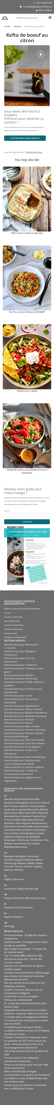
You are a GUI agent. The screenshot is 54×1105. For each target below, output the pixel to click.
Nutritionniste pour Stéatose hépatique (24, 756)
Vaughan (38, 866)
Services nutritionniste (13, 617)
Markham (30, 859)
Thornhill (9, 866)
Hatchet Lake (31, 888)
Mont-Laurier (11, 812)
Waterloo (9, 869)
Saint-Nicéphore (28, 833)
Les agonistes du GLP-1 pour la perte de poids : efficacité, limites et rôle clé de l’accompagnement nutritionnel (25, 1044)
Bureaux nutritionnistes (14, 625)
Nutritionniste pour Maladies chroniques (25, 716)
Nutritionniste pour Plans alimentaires (24, 739)
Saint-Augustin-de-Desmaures (31, 823)
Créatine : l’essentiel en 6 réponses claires (26, 1037)
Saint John (41, 898)
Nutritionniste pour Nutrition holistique (25, 729)
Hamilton (9, 859)
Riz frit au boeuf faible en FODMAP (27, 311)
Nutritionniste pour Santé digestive (22, 746)
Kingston (19, 859)
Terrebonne (36, 840)
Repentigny (28, 819)
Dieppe (8, 898)
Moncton (30, 898)
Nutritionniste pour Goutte (18, 695)
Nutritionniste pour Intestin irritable (23, 709)
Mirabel (44, 809)
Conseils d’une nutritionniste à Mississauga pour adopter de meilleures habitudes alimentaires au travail (26, 976)
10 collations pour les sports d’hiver (22, 1027)
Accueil (7, 26)
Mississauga (10, 863)
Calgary (8, 879)
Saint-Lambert (11, 833)
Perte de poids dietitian (16, 736)
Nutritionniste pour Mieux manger (22, 726)
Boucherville (32, 799)
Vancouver (27, 907)
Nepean (22, 863)
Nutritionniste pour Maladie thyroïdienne (25, 712)
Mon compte (45, 10)
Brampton (9, 856)
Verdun (36, 843)
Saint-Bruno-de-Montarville (18, 826)
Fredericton (18, 898)
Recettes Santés (10, 633)
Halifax (20, 888)
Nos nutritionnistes (12, 621)
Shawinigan (10, 840)
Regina (7, 916)
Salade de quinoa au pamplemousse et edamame (27, 471)
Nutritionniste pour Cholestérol (20, 664)
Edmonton (18, 879)
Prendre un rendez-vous (27, 18)
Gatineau (24, 806)
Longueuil (21, 809)
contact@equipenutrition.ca (37, 6)
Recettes (17, 26)
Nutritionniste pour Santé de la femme (24, 743)
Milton (39, 859)
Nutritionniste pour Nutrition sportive (24, 733)
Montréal (43, 812)
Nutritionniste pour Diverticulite (21, 678)
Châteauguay (21, 802)
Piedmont (26, 816)
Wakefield (9, 846)
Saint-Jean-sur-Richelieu (33, 829)
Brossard (9, 802)
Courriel (7, 511)
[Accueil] (5, 17)
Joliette (41, 806)
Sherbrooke (23, 840)
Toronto (18, 866)
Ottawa (39, 863)
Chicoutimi (34, 802)
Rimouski (39, 819)
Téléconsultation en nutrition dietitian (24, 767)
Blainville (8, 799)
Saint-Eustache (41, 826)
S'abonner (27, 522)
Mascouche (33, 809)
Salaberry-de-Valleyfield (27, 836)
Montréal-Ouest (12, 816)
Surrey (17, 907)
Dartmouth (10, 888)
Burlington (21, 856)
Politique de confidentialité (15, 637)
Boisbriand (19, 799)
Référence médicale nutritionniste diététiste (22, 608)
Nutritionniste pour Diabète (18, 675)
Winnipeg (9, 926)
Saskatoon (17, 916)
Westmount (21, 846)
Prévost (8, 819)
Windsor (19, 869)
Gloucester (33, 856)
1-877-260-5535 (44, 2)
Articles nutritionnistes (13, 629)
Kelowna (8, 907)
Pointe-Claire (39, 816)
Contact (7, 613)
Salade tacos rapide (27, 390)
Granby (33, 806)
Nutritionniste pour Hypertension (21, 705)
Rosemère (9, 823)
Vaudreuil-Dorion (22, 843)
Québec (17, 819)
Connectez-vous (33, 152)
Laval (6, 809)
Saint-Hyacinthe (12, 829)
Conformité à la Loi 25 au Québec (21, 996)
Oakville (31, 863)
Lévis (12, 809)
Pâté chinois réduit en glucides (27, 233)
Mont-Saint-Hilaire (28, 812)
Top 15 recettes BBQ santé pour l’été (23, 955)
